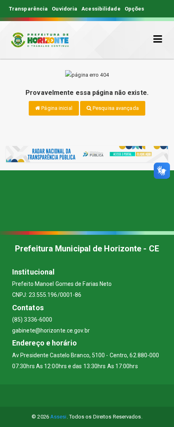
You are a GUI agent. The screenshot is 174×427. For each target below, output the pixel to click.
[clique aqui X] (77, 395)
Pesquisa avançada (115, 108)
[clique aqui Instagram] (116, 395)
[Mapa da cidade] (87, 200)
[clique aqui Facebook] (58, 395)
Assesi (58, 417)
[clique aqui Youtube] (97, 395)
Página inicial (56, 108)
